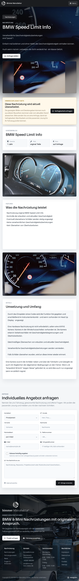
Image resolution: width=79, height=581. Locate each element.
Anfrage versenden (66, 483)
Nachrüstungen (10, 17)
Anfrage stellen (12, 56)
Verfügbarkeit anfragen (63, 111)
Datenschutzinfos (11, 483)
